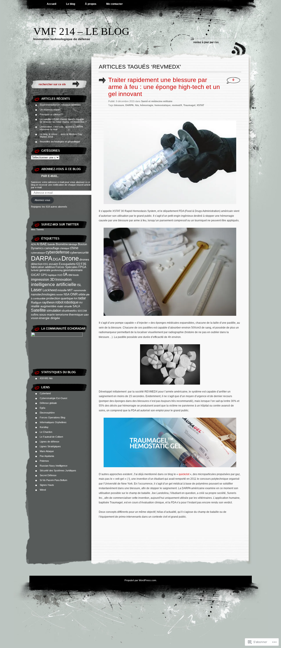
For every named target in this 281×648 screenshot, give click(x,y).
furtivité (35, 270)
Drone (70, 258)
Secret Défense (48, 475)
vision (34, 318)
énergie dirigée (49, 318)
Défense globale (48, 403)
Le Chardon (46, 432)
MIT (70, 290)
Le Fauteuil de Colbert (51, 436)
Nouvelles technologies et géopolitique (60, 141)
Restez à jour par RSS (206, 42)
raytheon (48, 302)
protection (53, 298)
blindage (72, 244)
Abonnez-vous (42, 200)
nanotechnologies (43, 294)
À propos (90, 3)
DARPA (41, 258)
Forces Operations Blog (52, 417)
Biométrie (62, 244)
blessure (119, 105)
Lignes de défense (49, 441)
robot (59, 302)
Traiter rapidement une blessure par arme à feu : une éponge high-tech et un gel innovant (164, 86)
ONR (74, 294)
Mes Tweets (37, 229)
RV (81, 302)
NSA (67, 294)
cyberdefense (57, 252)
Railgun (36, 302)
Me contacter (114, 3)
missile (62, 290)
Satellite (38, 310)
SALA (76, 306)
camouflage (51, 248)
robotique (71, 302)
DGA (57, 259)
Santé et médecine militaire (156, 101)
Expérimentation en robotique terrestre (60, 104)
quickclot (184, 474)
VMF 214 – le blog (81, 31)
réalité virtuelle (64, 306)
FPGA (82, 267)
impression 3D (43, 279)
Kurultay (44, 427)
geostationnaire (73, 270)
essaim (53, 264)
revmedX (177, 105)
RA (75, 298)
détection (37, 264)
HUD (60, 275)
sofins (35, 314)
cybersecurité (79, 252)
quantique (67, 298)
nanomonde (80, 290)
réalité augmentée (43, 306)
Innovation (63, 279)
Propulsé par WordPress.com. (140, 580)
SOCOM (82, 310)
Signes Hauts (47, 485)
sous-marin (47, 314)
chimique (64, 248)
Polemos (44, 461)
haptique (52, 275)
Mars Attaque (47, 451)
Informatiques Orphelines (53, 422)
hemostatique (163, 105)
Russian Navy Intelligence (53, 465)
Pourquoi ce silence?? (51, 114)
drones (84, 259)
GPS (44, 275)
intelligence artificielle (53, 284)
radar (82, 298)
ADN (33, 244)
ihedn (76, 275)
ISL (79, 285)
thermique (76, 314)
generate (44, 270)
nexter (59, 294)
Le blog (70, 3)
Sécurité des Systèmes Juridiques (58, 470)
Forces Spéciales (67, 267)
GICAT (35, 275)
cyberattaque (38, 252)
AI (38, 244)
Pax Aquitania (47, 456)
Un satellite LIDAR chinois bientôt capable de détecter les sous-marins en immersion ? (63, 120)
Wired (43, 489)
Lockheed (50, 290)
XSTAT (200, 105)
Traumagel (189, 105)
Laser (36, 289)
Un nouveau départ (50, 109)
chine (74, 248)
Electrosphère (47, 412)
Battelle (51, 244)
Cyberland (45, 393)
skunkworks (69, 310)
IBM (70, 275)
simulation (54, 310)
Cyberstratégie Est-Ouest (53, 398)
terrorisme (62, 314)
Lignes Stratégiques (50, 446)
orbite (81, 294)
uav (86, 314)
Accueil (51, 3)
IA (65, 274)
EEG (45, 264)
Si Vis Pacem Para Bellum (53, 480)
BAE (43, 244)
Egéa (42, 408)
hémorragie (146, 105)
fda (137, 105)
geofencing (57, 270)
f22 (78, 264)
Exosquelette (67, 264)
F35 (83, 264)
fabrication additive (43, 267)
